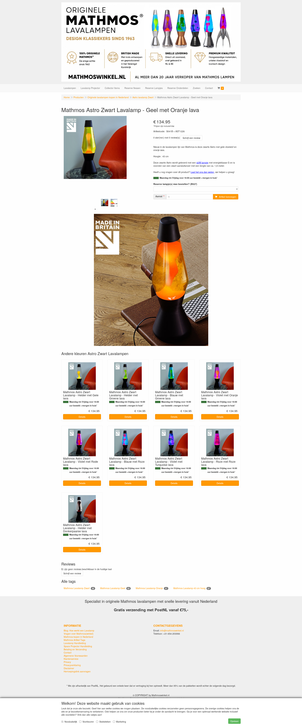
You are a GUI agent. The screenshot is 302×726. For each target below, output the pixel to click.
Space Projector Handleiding (78, 646)
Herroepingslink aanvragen (77, 671)
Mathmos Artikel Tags (74, 639)
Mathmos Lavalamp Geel (115, 588)
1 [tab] (95, 209)
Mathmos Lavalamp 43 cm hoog (191, 588)
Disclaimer (69, 668)
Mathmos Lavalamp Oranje (151, 588)
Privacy (67, 662)
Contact (67, 652)
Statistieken (105, 721)
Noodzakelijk (70, 721)
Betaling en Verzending (75, 649)
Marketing (121, 721)
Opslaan (234, 721)
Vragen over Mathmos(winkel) (78, 633)
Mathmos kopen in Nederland (78, 636)
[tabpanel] (104, 202)
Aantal (158, 196)
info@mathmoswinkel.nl (172, 630)
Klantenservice (71, 658)
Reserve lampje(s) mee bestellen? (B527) (175, 184)
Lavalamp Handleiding (75, 643)
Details (82, 416)
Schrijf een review (191, 137)
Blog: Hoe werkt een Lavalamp (79, 630)
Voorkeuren (88, 721)
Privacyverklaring (72, 665)
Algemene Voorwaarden (76, 655)
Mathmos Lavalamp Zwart (79, 588)
